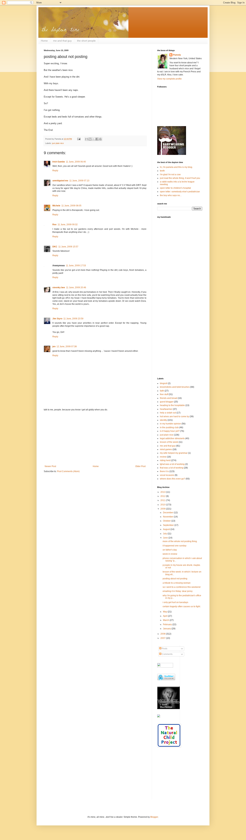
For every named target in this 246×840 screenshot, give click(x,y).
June (165, 537)
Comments (167, 654)
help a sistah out (168, 412)
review (163, 457)
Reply (55, 170)
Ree (54, 224)
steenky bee (58, 287)
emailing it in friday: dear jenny (178, 591)
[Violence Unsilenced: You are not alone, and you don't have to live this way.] (167, 698)
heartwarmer (166, 409)
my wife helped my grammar (173, 453)
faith (162, 391)
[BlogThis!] (90, 139)
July (165, 533)
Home (44, 40)
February (167, 624)
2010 (163, 504)
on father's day (170, 550)
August (166, 529)
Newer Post (50, 466)
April (165, 616)
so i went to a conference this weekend (181, 587)
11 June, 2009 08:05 (71, 205)
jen (53, 346)
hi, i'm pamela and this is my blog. (176, 167)
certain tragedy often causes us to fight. (182, 606)
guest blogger (166, 401)
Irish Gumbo (58, 161)
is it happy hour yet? (170, 431)
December (168, 512)
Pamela (177, 55)
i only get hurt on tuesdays (175, 602)
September (168, 525)
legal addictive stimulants (172, 438)
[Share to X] (93, 139)
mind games (166, 449)
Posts (164, 648)
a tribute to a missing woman (177, 583)
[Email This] (86, 139)
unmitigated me (60, 180)
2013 (163, 492)
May (165, 611)
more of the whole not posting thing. (180, 541)
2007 (163, 638)
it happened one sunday (174, 545)
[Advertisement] (95, 438)
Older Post (140, 466)
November (168, 516)
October (167, 521)
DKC (54, 246)
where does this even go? (172, 478)
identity (163, 420)
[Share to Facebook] (97, 139)
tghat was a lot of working (172, 464)
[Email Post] (78, 139)
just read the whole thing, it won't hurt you (180, 178)
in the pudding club (169, 427)
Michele (56, 205)
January (167, 628)
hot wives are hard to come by (174, 416)
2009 (163, 509)
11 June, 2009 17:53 (76, 265)
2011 (163, 500)
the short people (86, 40)
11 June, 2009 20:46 (76, 287)
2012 (163, 496)
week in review (170, 554)
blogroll (163, 383)
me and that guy (62, 40)
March (166, 620)
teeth (162, 170)
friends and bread (168, 398)
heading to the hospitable (172, 405)
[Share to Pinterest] (100, 139)
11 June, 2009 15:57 (68, 246)
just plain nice (58, 143)
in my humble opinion (170, 423)
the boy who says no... (171, 195)
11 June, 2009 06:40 (76, 161)
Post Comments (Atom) (68, 471)
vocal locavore (167, 475)
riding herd (165, 460)
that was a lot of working (171, 468)
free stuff (164, 394)
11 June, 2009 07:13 (79, 180)
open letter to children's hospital (175, 188)
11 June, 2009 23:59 (73, 318)
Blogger (154, 817)
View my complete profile (169, 79)
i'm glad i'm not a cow (170, 174)
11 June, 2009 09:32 (68, 224)
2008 (163, 634)
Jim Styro (57, 318)
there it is (164, 471)
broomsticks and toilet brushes (175, 387)
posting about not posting (175, 578)
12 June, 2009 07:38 (67, 346)
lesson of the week (169, 442)
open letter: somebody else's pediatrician (180, 191)
